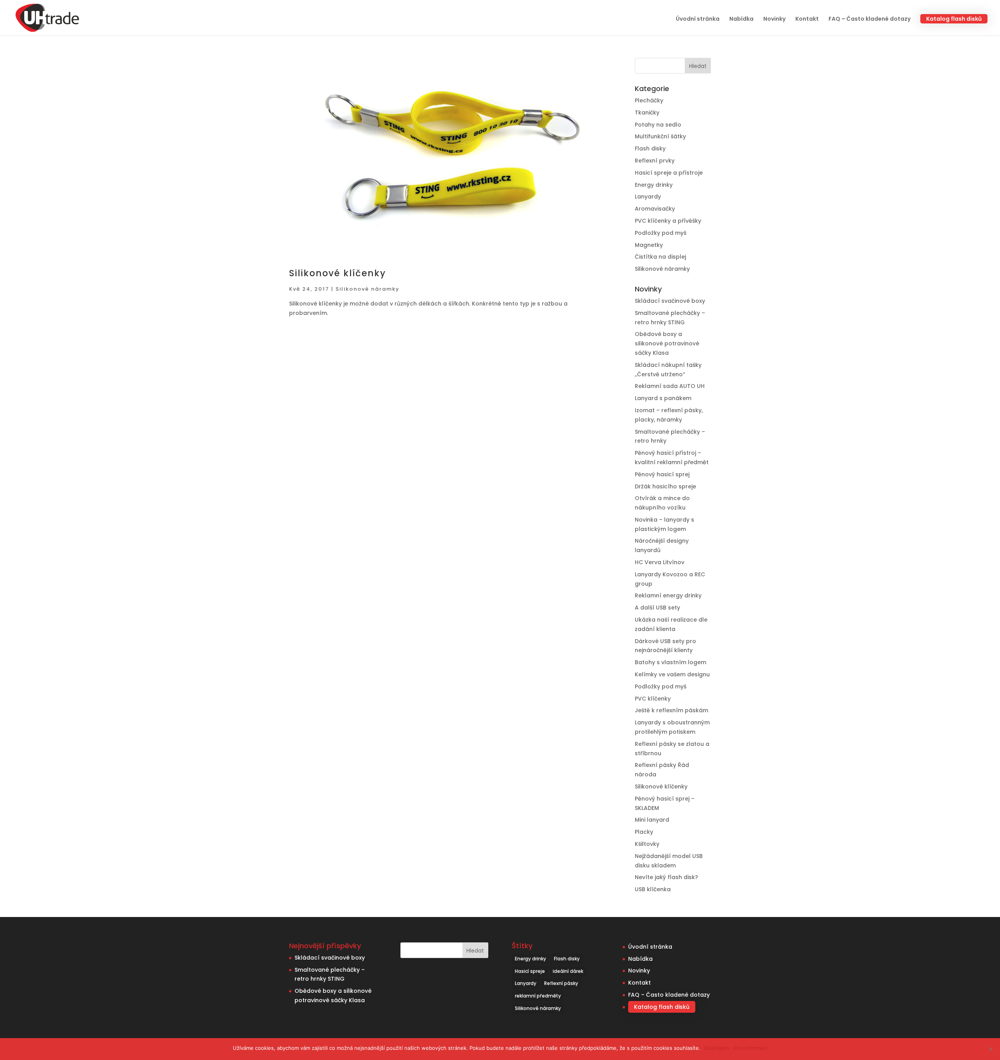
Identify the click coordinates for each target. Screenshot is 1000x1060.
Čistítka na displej (660, 257)
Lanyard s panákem (663, 398)
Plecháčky (649, 100)
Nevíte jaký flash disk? (666, 877)
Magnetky (649, 245)
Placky (644, 832)
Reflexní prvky (655, 160)
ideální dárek (568, 971)
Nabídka (741, 19)
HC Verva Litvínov (659, 562)
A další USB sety (657, 607)
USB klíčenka (653, 889)
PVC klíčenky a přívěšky (668, 221)
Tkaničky (647, 112)
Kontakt (807, 19)
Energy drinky (654, 185)
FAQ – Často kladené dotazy (870, 19)
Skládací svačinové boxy (670, 301)
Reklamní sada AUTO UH (670, 386)
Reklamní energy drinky (668, 595)
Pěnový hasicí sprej (662, 474)
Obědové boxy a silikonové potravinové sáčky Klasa (667, 343)
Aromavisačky (655, 209)
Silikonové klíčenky (337, 273)
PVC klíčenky (653, 698)
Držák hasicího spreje (665, 486)
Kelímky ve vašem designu (672, 674)
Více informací (750, 1048)
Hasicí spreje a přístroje (669, 173)
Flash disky (650, 148)
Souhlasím (716, 1048)
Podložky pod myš (660, 233)
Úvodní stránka (698, 19)
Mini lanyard (652, 820)
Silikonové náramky (368, 289)
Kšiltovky (647, 844)
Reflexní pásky (561, 983)
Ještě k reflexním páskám (671, 710)
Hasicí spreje (530, 971)
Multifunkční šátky (660, 136)
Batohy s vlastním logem (670, 662)
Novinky (774, 19)
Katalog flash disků (954, 19)
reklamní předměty (538, 995)
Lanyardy (648, 196)
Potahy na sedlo (658, 125)
